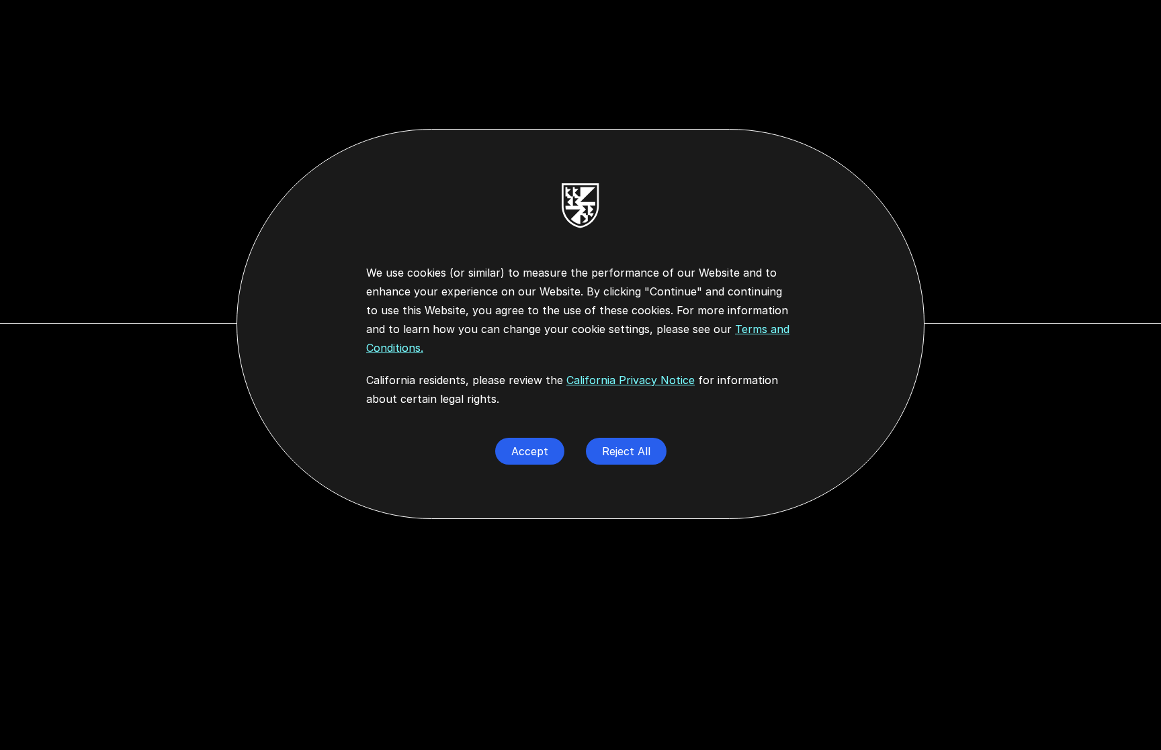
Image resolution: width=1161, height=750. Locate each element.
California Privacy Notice (630, 380)
